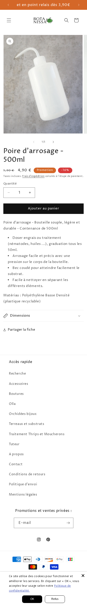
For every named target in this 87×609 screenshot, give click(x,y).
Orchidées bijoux (23, 414)
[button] (9, 20)
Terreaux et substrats (26, 424)
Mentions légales (23, 494)
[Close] (83, 575)
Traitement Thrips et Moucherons (37, 434)
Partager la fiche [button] (21, 330)
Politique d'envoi (23, 484)
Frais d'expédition (33, 176)
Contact (16, 464)
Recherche (17, 373)
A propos (16, 454)
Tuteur (14, 444)
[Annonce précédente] (8, 5)
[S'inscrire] (68, 523)
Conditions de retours (27, 474)
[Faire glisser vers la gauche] (34, 142)
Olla (12, 404)
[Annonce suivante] (79, 5)
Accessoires (18, 384)
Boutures (16, 394)
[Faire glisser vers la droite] (53, 142)
